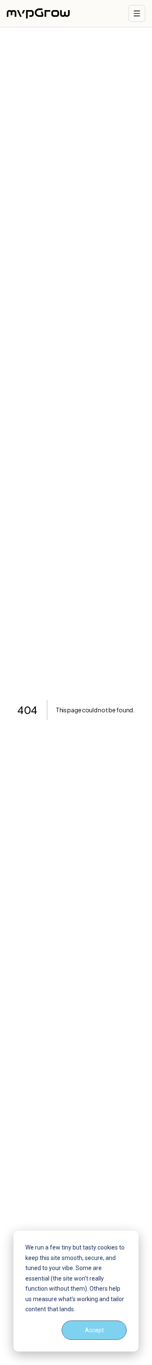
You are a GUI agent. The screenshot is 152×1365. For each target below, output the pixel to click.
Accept (94, 1330)
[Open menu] (136, 13)
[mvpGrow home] (38, 13)
